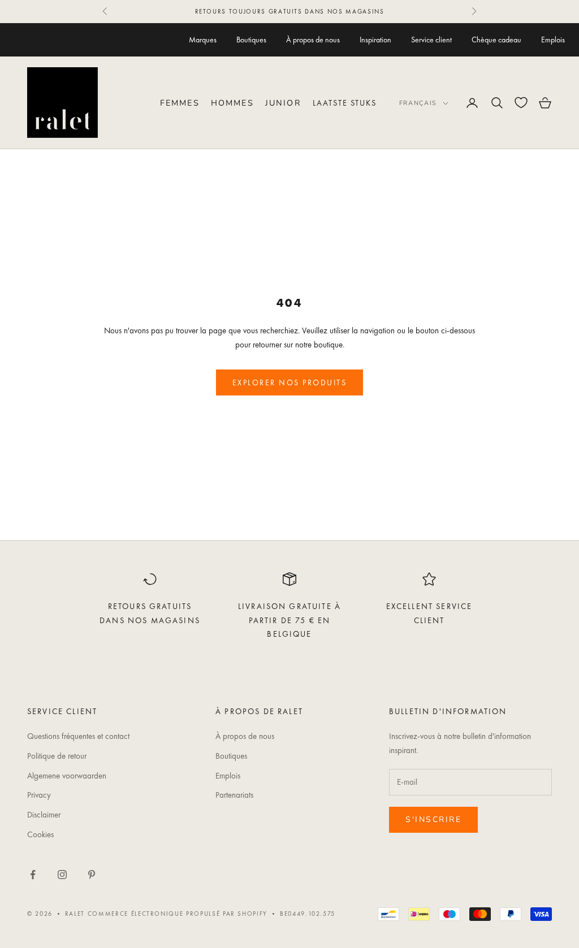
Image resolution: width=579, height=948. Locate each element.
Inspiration (375, 39)
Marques (203, 39)
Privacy (39, 795)
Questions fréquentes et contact (78, 736)
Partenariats (234, 795)
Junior (283, 102)
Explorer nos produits (289, 382)
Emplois (553, 39)
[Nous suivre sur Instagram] (62, 874)
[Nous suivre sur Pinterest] (91, 874)
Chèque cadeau (496, 39)
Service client (431, 39)
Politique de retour (57, 756)
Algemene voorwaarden (66, 775)
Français (418, 103)
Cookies (40, 834)
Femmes (180, 102)
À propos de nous (313, 39)
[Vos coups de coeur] (521, 102)
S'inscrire (433, 819)
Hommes (232, 102)
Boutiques (251, 39)
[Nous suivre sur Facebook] (32, 874)
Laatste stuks (345, 103)
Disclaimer (44, 814)
